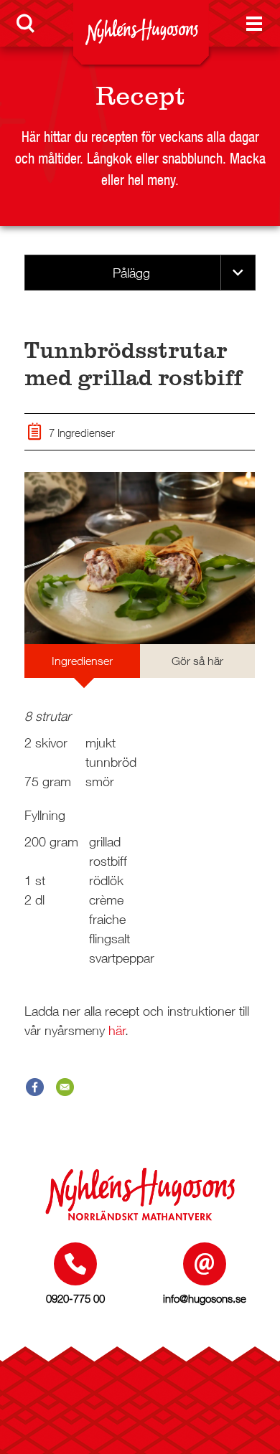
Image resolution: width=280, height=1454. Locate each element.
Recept (140, 96)
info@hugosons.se (204, 1298)
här (117, 1030)
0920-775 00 (75, 1298)
